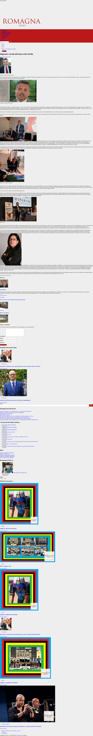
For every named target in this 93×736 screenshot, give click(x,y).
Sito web (2, 342)
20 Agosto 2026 (3, 368)
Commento (2, 336)
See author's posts (3, 295)
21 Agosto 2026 (3, 568)
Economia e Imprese (6, 34)
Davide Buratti (2, 57)
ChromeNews (19, 735)
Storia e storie (5, 36)
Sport (3, 38)
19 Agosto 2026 (3, 728)
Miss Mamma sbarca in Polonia (6, 413)
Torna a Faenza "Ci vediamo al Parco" (9, 443)
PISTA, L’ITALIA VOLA (6, 434)
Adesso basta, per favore (5, 415)
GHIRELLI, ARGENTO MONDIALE (7, 452)
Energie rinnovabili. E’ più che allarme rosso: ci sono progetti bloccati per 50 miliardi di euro (19, 419)
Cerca (1, 403)
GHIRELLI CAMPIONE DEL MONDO (9, 427)
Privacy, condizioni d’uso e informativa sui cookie (11, 730)
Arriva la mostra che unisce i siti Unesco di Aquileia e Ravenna (15, 436)
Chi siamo (4, 37)
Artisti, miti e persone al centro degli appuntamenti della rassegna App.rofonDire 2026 (20, 441)
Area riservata (4, 733)
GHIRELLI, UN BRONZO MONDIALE (9, 429)
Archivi (1, 477)
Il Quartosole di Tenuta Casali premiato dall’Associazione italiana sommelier (15, 418)
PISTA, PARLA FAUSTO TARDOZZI (9, 425)
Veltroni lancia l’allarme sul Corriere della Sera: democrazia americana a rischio (16, 416)
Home (3, 29)
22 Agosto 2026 (3, 530)
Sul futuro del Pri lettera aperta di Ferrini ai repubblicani (15, 400)
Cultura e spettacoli (6, 33)
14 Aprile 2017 (8, 57)
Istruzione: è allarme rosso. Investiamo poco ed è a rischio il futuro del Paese (20, 366)
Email (1, 340)
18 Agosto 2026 (3, 402)
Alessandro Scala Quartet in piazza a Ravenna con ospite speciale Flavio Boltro (18, 446)
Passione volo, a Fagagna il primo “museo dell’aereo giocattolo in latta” (14, 417)
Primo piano (4, 31)
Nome (1, 338)
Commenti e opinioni (6, 32)
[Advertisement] (46, 9)
